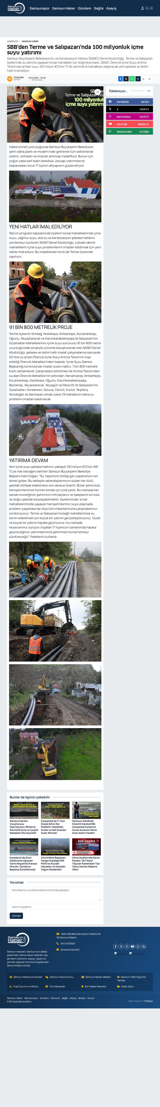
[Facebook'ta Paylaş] (120, 78)
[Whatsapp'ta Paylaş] (132, 78)
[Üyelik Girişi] (142, 8)
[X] (121, 946)
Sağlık (99, 8)
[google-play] (137, 953)
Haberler (12, 41)
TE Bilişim (148, 1001)
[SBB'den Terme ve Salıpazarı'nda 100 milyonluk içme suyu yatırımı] (55, 114)
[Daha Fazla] (138, 78)
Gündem (84, 8)
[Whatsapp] (138, 946)
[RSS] (143, 946)
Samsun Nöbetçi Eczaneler (28, 976)
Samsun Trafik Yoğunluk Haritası (131, 978)
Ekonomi (55, 998)
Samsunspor (40, 8)
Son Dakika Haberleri (95, 986)
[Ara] (147, 8)
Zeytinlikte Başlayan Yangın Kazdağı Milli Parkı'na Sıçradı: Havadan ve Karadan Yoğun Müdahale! (53, 863)
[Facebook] (115, 946)
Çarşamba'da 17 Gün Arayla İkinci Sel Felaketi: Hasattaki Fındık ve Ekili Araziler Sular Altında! (53, 827)
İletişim (82, 998)
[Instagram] (126, 946)
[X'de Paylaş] (126, 78)
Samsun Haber (63, 8)
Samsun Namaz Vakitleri (98, 976)
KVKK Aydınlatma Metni (19, 1001)
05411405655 (68, 943)
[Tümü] (148, 91)
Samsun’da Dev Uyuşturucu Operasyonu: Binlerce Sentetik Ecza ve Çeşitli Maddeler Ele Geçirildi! (24, 827)
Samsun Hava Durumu (61, 976)
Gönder (16, 915)
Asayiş (111, 8)
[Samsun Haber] (16, 8)
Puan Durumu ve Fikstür (25, 986)
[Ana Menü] (151, 8)
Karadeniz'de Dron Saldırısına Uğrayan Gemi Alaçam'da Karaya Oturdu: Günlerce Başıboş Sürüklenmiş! (23, 863)
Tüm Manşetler (57, 986)
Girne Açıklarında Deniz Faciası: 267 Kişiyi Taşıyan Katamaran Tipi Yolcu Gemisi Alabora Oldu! (86, 863)
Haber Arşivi (127, 986)
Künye (91, 998)
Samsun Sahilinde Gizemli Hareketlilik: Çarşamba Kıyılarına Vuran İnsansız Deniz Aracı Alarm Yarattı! (84, 827)
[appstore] (121, 953)
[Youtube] (132, 946)
